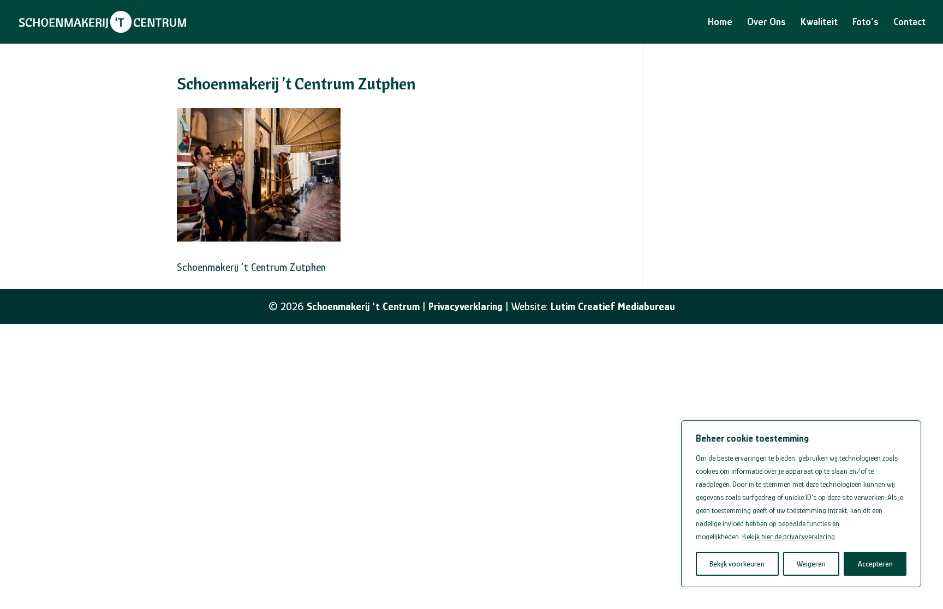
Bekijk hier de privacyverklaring (788, 536)
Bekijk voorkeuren (737, 563)
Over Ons (766, 22)
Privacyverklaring (465, 306)
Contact (909, 22)
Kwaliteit (819, 22)
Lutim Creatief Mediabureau (613, 306)
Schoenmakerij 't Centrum (363, 306)
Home (720, 22)
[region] (801, 503)
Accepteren (875, 563)
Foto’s (865, 22)
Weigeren (811, 563)
